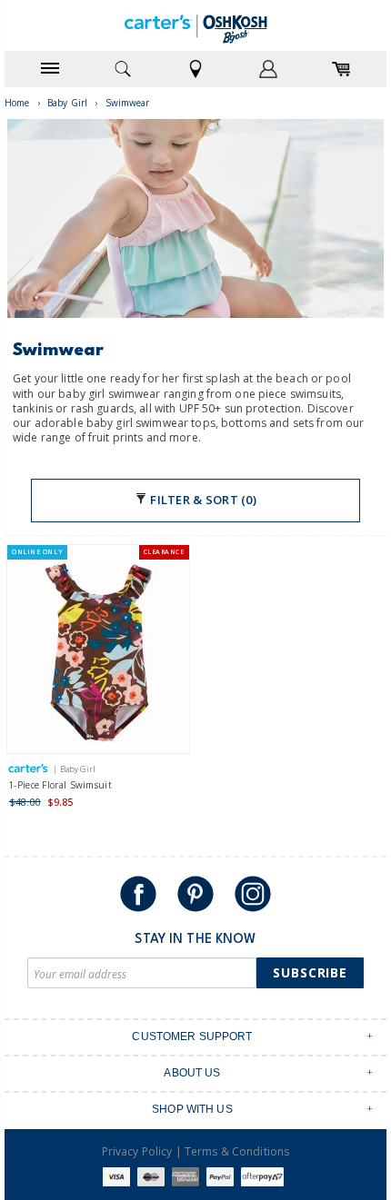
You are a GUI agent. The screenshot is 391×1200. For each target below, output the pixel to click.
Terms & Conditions (237, 1151)
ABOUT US (192, 1072)
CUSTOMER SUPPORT (192, 1036)
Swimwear (127, 102)
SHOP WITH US (192, 1109)
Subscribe (310, 972)
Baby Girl (67, 102)
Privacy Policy (137, 1151)
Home (17, 102)
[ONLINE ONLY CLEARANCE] (98, 656)
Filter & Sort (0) (201, 499)
